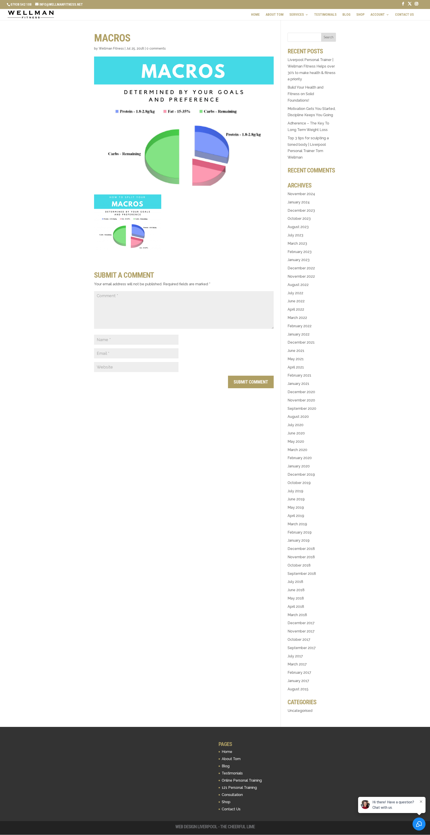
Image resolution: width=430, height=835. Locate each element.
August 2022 (298, 285)
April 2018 (296, 606)
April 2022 (296, 309)
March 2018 (297, 615)
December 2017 (301, 623)
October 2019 (299, 483)
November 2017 (301, 631)
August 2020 (298, 416)
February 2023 (300, 252)
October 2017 (299, 639)
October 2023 (299, 218)
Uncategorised (300, 711)
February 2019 (300, 532)
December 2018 (301, 549)
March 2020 (297, 450)
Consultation (232, 795)
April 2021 (296, 367)
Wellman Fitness (111, 48)
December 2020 (301, 392)
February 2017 (299, 672)
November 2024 (301, 194)
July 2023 (295, 235)
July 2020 (295, 425)
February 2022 (300, 326)
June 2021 (296, 351)
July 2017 (295, 656)
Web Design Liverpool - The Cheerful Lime (215, 826)
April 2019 (296, 516)
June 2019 (296, 499)
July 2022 (295, 293)
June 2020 (296, 433)
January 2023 (299, 260)
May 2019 (296, 507)
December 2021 (301, 342)
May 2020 (296, 441)
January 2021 (298, 384)
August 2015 (298, 689)
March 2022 (297, 318)
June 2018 (296, 590)
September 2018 (302, 573)
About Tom (275, 15)
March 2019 (297, 524)
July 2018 (295, 582)
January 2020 (299, 466)
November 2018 (301, 557)
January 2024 (299, 202)
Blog (346, 15)
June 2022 (296, 301)
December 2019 (301, 474)
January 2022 (299, 334)
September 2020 (302, 408)
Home (255, 15)
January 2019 (299, 540)
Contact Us (404, 15)
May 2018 (296, 598)
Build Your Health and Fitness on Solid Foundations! (305, 93)
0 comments (156, 48)
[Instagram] (416, 5)
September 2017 (302, 648)
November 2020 (301, 400)
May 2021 (296, 359)
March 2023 (297, 243)
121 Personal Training (239, 787)
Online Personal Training (242, 780)
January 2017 (298, 681)
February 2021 (299, 375)
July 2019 (295, 491)
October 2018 (299, 565)
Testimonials (325, 15)
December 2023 (301, 210)
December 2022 (301, 268)
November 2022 (301, 276)
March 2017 (297, 664)
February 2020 (300, 458)
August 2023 (298, 227)
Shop (360, 15)
